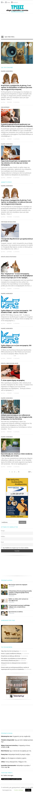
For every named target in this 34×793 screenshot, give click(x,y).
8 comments (16, 177)
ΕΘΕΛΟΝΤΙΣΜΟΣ (5, 107)
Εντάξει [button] (28, 790)
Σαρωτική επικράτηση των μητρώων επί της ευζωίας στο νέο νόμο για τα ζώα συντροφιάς (16, 163)
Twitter (8, 2)
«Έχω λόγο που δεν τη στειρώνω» (10, 651)
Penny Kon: (4, 754)
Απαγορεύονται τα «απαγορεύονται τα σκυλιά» (13, 663)
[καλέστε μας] (17, 498)
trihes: (3, 758)
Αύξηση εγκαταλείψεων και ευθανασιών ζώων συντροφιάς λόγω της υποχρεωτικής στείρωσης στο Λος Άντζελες (16, 417)
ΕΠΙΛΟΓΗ (3, 256)
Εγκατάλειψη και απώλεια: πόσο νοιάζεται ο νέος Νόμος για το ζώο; (16, 455)
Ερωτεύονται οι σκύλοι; (16, 611)
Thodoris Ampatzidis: (7, 740)
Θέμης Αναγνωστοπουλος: (9, 745)
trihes (3, 102)
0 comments (16, 102)
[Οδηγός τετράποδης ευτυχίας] (17, 8)
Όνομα (3, 530)
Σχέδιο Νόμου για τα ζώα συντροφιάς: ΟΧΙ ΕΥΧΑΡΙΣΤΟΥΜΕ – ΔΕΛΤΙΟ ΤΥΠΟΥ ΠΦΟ (16, 311)
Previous (26, 45)
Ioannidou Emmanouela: (8, 765)
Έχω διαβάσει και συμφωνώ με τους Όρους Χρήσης (15, 547)
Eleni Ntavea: (5, 751)
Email (2, 542)
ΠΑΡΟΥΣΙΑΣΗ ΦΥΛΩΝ (6, 222)
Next (30, 45)
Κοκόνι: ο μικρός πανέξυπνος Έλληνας (11, 653)
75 (18, 472)
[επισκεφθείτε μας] (17, 687)
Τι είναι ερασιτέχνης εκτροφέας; (13, 380)
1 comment (16, 393)
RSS (3, 2)
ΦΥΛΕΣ (14, 222)
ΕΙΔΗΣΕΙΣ (3, 71)
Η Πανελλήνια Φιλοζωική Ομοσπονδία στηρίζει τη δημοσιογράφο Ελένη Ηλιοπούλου (20, 592)
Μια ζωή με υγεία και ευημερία (18, 584)
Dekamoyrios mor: (7, 736)
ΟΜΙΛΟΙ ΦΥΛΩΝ (10, 363)
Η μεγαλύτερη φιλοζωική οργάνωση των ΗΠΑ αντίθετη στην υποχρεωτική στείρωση (17, 125)
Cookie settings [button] (18, 790)
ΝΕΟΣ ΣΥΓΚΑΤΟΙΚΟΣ (11, 256)
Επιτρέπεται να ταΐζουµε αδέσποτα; (10, 656)
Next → (30, 472)
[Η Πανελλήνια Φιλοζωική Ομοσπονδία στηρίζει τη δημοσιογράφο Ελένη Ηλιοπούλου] (17, 53)
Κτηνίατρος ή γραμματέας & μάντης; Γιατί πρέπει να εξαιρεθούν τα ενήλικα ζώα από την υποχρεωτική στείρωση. (16, 87)
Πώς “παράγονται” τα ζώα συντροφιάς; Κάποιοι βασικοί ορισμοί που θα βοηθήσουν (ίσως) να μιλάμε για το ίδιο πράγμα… (17, 276)
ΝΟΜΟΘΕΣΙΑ (9, 71)
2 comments (16, 139)
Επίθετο (3, 536)
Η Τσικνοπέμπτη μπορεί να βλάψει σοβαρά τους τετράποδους (19, 606)
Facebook (15, 2)
